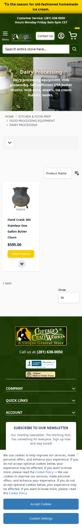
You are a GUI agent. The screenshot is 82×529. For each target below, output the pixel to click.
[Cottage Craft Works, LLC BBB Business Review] (41, 364)
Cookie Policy (44, 472)
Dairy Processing (23, 125)
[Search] (74, 49)
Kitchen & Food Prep (34, 116)
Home (9, 116)
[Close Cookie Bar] (77, 454)
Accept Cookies (41, 504)
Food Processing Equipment (32, 121)
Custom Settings (41, 518)
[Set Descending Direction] (76, 173)
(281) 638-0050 (50, 351)
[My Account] (61, 36)
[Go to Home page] (22, 37)
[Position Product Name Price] (58, 173)
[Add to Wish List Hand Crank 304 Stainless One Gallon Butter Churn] (22, 264)
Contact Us (45, 36)
